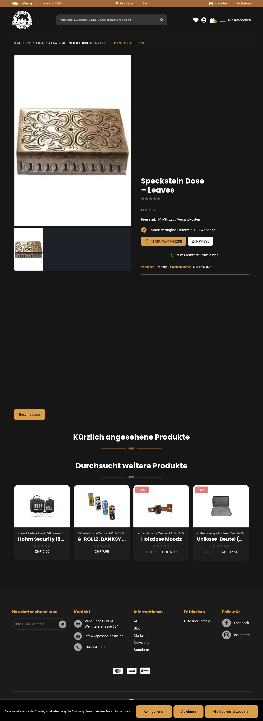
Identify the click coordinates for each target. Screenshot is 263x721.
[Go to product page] (42, 506)
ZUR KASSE (200, 241)
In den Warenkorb (166, 241)
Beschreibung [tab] (29, 414)
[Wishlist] (196, 20)
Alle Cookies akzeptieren (231, 711)
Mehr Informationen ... (119, 711)
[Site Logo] (22, 20)
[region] (131, 710)
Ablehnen (188, 711)
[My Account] (203, 20)
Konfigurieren (154, 711)
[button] (235, 20)
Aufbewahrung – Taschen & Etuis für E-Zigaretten (107, 533)
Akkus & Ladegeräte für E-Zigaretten (39, 533)
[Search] (162, 19)
